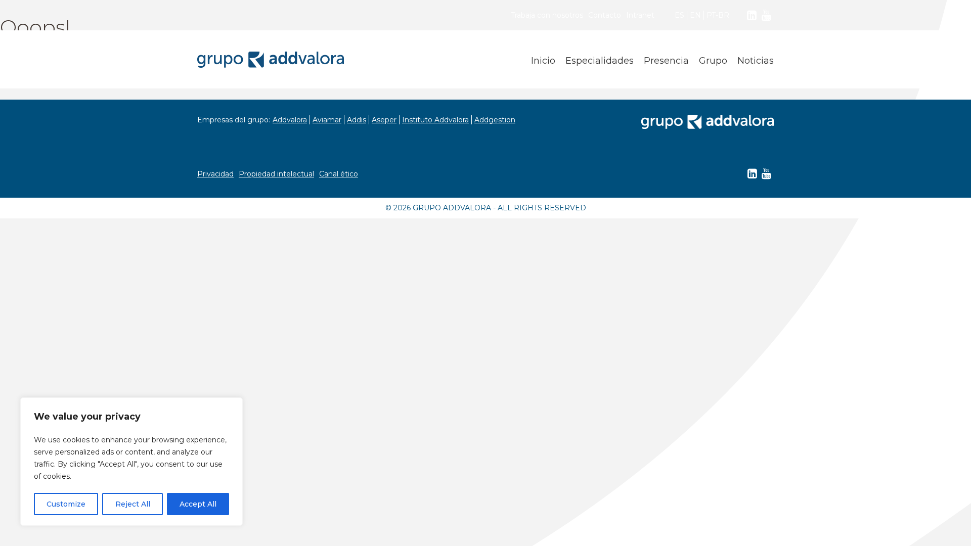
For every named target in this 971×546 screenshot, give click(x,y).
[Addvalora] (270, 60)
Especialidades (599, 60)
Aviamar (327, 119)
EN (695, 15)
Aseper (384, 119)
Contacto (604, 15)
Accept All (198, 504)
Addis (356, 119)
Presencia (666, 60)
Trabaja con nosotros (547, 15)
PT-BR (718, 15)
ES (679, 15)
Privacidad (215, 173)
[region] (131, 461)
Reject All (132, 504)
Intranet (640, 15)
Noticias (755, 60)
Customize (66, 504)
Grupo (713, 60)
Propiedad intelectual (276, 173)
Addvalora (290, 119)
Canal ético (338, 173)
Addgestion (494, 119)
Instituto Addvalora (435, 119)
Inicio (543, 60)
